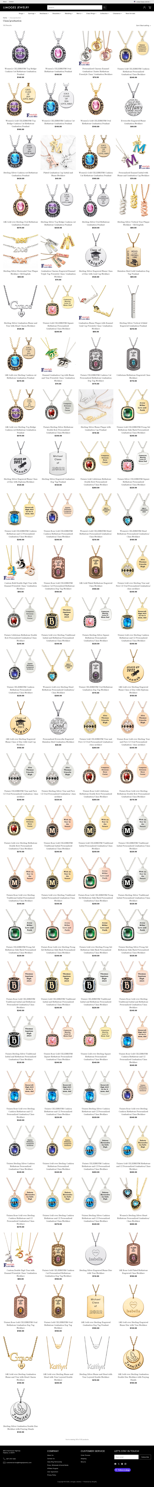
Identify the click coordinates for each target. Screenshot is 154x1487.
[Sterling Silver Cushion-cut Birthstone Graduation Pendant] (20, 152)
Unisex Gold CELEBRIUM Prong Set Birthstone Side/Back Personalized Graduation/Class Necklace (133, 430)
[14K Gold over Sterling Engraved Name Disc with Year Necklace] (133, 1302)
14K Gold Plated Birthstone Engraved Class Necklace (95, 584)
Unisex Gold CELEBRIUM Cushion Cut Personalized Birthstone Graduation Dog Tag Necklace (58, 1273)
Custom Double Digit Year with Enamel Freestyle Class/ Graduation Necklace (20, 1273)
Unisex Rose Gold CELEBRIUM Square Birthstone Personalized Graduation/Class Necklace (58, 1056)
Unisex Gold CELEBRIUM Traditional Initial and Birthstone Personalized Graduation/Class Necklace (58, 1001)
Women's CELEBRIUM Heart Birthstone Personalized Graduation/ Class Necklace (133, 533)
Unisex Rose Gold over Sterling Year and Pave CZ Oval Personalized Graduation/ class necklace (133, 742)
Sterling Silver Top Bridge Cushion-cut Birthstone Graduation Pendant (58, 223)
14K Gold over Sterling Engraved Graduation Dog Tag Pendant (96, 1323)
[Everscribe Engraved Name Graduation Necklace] (133, 100)
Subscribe (145, 1457)
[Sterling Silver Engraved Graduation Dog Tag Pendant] (58, 458)
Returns (83, 1462)
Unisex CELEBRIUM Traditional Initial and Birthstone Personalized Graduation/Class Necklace (95, 1001)
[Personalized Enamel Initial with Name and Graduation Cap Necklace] (133, 152)
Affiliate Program (52, 1468)
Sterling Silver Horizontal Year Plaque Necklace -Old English (20, 272)
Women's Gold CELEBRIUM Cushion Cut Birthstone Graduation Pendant (96, 174)
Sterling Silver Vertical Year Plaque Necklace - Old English (133, 223)
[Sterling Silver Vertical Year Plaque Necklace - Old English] (133, 201)
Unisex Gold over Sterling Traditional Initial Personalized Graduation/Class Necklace (58, 898)
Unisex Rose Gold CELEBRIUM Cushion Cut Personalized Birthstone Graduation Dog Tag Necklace (58, 586)
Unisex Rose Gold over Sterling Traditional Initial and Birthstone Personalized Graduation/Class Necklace (133, 1003)
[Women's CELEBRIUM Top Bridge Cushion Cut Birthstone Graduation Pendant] (20, 48)
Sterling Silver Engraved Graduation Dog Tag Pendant (58, 480)
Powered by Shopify (90, 1482)
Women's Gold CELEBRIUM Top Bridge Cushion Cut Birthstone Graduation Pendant (21, 123)
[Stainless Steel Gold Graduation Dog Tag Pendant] (133, 250)
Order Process (85, 1455)
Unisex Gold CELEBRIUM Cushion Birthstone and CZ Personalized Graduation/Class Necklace (21, 533)
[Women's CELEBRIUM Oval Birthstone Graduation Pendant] (58, 48)
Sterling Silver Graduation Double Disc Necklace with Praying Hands (20, 1427)
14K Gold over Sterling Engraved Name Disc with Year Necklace (133, 1323)
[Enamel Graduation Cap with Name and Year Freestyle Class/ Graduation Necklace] (58, 354)
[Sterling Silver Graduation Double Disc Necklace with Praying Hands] (20, 1406)
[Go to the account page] (144, 7)
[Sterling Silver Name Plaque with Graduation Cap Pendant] (95, 406)
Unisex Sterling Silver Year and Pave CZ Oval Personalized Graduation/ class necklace (58, 794)
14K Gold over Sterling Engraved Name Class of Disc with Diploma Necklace (133, 689)
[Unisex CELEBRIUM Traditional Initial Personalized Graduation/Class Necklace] (133, 822)
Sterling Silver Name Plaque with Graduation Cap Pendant (96, 428)
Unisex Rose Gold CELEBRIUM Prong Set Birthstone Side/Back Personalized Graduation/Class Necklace (95, 898)
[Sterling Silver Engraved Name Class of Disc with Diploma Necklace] (20, 458)
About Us (50, 1455)
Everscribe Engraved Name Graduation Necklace (133, 122)
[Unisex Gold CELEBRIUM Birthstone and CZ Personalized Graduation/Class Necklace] (133, 1143)
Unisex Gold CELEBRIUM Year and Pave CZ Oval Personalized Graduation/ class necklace (95, 742)
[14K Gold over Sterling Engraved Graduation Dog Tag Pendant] (95, 1302)
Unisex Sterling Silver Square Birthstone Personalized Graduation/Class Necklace (95, 638)
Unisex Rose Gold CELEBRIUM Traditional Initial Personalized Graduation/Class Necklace (58, 845)
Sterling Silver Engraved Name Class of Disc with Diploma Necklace (20, 480)
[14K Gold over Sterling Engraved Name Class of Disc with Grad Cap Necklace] (20, 718)
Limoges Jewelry (75, 1482)
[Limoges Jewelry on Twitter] (118, 1464)
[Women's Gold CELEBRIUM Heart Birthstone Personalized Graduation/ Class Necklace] (95, 510)
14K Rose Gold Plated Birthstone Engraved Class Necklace (133, 1271)
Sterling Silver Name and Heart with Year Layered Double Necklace (95, 1375)
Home (5, 18)
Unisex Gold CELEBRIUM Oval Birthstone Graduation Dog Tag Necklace (58, 1325)
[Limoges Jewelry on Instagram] (125, 1464)
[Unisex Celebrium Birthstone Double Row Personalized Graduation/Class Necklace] (20, 614)
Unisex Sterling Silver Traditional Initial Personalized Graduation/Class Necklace (133, 898)
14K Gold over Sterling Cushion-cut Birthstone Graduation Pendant (20, 376)
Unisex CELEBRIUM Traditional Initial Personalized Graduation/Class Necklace (133, 845)
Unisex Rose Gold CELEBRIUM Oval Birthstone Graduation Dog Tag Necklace (20, 1325)
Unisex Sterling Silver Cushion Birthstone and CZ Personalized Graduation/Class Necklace (96, 1111)
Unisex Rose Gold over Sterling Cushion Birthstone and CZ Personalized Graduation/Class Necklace (20, 1112)
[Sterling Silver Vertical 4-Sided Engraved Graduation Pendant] (133, 302)
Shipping (83, 1458)
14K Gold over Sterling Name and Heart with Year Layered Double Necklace (58, 1377)
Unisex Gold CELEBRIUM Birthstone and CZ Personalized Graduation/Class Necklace (133, 1166)
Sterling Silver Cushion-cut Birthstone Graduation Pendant (20, 174)
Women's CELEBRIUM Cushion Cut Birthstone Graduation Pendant (58, 122)
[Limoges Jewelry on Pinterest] (122, 1464)
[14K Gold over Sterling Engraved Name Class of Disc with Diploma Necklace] (133, 666)
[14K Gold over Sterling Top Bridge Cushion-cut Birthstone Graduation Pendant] (20, 406)
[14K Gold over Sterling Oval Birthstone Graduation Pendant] (20, 201)
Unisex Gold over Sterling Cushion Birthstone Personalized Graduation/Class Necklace (58, 1166)
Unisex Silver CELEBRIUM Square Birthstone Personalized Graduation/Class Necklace (133, 482)
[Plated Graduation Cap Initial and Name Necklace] (58, 152)
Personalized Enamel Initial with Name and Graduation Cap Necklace (133, 174)
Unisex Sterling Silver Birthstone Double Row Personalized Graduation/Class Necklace (58, 430)
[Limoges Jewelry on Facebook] (115, 1464)
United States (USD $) (142, 2)
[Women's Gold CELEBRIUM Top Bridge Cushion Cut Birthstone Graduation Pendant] (20, 100)
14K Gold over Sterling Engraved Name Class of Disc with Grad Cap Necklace (20, 742)
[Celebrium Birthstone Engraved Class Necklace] (133, 354)
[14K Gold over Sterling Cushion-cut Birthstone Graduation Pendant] (20, 354)
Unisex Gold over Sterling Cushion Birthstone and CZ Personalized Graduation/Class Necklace (133, 638)
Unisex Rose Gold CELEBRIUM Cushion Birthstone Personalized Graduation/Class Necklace (58, 533)
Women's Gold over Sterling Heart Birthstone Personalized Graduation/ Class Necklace (58, 689)
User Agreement (52, 1472)
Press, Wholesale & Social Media (57, 1465)
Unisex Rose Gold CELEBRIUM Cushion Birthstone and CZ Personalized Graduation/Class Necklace (133, 1057)
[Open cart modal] (150, 7)
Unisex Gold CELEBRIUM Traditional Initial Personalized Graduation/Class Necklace (96, 845)
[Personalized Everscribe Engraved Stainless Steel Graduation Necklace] (58, 718)
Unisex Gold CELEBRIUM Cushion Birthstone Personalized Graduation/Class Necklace (133, 71)
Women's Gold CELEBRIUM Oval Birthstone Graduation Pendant (96, 122)
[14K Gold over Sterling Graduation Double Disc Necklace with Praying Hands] (133, 1353)
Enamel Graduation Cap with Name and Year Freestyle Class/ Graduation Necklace (58, 378)
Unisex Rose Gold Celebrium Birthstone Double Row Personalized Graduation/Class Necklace (96, 794)
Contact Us (51, 1458)
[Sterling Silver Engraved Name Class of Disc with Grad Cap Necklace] (95, 250)
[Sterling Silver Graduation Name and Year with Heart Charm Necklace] (20, 302)
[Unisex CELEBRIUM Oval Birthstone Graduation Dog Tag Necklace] (95, 666)
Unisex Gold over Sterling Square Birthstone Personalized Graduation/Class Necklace (96, 1056)
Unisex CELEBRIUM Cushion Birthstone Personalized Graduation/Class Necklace (20, 689)
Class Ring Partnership (54, 1462)
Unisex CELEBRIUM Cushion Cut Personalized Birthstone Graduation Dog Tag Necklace (96, 378)
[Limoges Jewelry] (16, 7)
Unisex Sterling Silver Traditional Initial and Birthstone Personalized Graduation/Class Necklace (20, 1056)
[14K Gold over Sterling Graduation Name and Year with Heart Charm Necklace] (20, 1353)
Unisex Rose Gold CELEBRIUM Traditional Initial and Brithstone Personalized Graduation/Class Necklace (20, 1003)
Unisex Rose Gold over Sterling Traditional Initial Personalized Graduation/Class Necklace (20, 898)
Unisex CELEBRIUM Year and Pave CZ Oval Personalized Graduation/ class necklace (20, 794)
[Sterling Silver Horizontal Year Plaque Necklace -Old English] (20, 250)
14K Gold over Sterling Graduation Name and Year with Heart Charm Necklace (20, 1377)
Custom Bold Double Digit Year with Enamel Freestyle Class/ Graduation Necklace (20, 586)
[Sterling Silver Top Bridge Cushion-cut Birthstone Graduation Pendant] (58, 201)
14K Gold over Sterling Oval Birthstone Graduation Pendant (20, 223)
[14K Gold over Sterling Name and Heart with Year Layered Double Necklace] (58, 1353)
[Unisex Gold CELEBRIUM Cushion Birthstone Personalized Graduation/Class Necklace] (133, 48)
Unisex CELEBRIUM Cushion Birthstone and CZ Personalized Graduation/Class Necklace (58, 1111)
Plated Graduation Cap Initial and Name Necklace (58, 174)
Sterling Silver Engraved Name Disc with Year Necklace (95, 1271)
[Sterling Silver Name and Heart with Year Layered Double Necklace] (95, 1353)
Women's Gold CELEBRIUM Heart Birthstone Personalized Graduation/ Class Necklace (96, 533)
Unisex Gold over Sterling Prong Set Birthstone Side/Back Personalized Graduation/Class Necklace (95, 950)
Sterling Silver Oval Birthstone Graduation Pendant (96, 223)
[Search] (104, 7)
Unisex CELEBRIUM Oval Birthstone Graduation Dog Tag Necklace (96, 688)
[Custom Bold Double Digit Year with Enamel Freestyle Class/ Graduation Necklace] (20, 562)
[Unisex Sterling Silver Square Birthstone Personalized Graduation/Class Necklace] (95, 614)
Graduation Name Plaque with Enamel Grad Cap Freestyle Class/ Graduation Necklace (96, 326)
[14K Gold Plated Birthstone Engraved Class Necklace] (95, 562)
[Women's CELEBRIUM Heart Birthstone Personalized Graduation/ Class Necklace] (133, 510)
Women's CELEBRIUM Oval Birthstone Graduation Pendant (58, 70)
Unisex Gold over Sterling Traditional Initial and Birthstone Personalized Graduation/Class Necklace (58, 638)
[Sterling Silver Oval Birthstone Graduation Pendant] (95, 201)
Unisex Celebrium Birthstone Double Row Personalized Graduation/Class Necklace (20, 638)
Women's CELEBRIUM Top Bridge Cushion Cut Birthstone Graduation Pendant (20, 71)
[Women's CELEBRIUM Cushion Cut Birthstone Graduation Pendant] (58, 100)
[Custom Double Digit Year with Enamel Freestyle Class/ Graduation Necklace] (20, 1250)
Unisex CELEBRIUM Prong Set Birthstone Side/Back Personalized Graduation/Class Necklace (20, 950)
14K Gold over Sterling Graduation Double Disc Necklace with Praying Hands (133, 1377)
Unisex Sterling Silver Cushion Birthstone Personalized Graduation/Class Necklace (21, 1166)
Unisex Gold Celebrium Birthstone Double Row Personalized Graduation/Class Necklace (95, 482)
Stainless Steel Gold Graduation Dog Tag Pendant (133, 272)
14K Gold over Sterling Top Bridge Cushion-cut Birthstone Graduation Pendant (20, 430)
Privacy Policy (51, 1475)
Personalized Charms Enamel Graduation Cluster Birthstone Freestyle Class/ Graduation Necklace (95, 71)
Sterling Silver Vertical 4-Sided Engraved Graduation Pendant (133, 324)
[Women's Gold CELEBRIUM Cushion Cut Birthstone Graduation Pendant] (95, 152)
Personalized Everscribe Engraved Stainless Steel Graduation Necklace (58, 740)
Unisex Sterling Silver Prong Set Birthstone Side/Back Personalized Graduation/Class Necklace (133, 950)
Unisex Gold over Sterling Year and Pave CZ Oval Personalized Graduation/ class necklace (133, 586)
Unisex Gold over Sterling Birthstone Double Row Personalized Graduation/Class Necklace (20, 845)
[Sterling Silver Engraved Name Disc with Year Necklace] (95, 1250)
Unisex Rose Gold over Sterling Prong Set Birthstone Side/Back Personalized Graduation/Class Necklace (58, 950)
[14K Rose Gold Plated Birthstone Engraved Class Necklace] (133, 1250)
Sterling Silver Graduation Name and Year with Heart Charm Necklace (20, 324)
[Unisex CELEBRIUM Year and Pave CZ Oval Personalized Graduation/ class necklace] (20, 770)
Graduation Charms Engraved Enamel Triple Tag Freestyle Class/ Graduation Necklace (58, 274)
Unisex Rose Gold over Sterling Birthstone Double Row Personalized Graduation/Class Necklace (133, 794)
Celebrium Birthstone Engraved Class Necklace (133, 376)
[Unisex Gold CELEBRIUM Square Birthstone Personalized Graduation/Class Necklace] (58, 302)
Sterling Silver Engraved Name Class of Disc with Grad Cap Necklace (96, 272)
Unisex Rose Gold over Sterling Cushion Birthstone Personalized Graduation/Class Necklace (133, 1111)
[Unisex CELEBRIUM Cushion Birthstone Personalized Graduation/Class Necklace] (20, 666)
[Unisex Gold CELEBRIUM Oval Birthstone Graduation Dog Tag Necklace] (58, 1302)
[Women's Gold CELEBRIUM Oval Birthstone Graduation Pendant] (95, 100)
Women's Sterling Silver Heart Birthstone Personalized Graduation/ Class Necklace (133, 1218)
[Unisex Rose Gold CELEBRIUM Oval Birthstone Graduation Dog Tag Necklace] (20, 1302)
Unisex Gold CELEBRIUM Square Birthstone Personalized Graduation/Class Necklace (58, 326)
